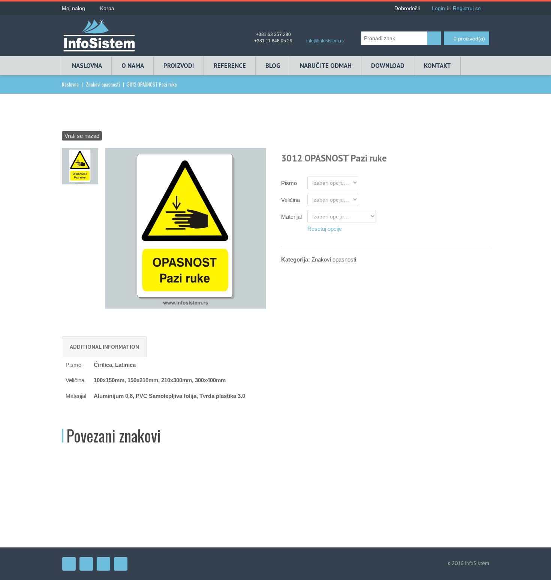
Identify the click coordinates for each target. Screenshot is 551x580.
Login (438, 8)
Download (387, 65)
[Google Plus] (120, 564)
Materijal (291, 217)
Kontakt (437, 65)
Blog (272, 65)
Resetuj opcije (324, 229)
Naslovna (87, 65)
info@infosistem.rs (325, 40)
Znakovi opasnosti (103, 84)
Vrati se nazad (81, 136)
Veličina (290, 200)
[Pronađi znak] (434, 38)
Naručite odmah (326, 65)
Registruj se (467, 8)
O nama (132, 65)
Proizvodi (178, 65)
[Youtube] (103, 564)
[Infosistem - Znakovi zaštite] (99, 33)
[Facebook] (69, 564)
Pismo (289, 183)
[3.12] (185, 228)
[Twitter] (86, 564)
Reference (230, 65)
